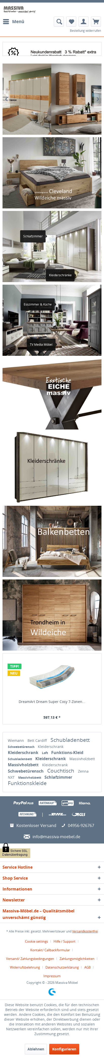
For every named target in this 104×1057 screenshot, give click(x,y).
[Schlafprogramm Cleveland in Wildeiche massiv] (52, 173)
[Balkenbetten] (52, 541)
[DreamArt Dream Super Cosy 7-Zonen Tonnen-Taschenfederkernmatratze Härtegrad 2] (52, 676)
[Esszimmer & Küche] (60, 304)
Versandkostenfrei (85, 931)
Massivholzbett (82, 758)
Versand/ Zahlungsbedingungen (30, 958)
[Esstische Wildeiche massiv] (52, 394)
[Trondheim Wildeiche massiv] (52, 615)
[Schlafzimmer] (50, 236)
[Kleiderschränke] (52, 467)
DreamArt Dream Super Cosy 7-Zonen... (52, 701)
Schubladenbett (70, 739)
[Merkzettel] (71, 22)
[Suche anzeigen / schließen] (59, 22)
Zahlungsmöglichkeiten (77, 958)
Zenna (83, 771)
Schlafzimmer (58, 777)
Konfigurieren (64, 1049)
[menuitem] (13, 22)
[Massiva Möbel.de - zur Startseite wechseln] (19, 9)
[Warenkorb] (96, 22)
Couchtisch (61, 770)
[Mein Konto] (84, 22)
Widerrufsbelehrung (25, 967)
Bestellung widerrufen (85, 30)
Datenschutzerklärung (62, 967)
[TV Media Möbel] (60, 344)
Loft (45, 753)
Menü (18, 21)
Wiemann (16, 740)
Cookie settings (36, 941)
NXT (12, 777)
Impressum (52, 976)
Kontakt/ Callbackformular (50, 950)
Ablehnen (36, 1049)
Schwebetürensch (21, 747)
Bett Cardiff (38, 740)
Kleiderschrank (50, 746)
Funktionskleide (27, 783)
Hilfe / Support (64, 941)
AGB (87, 967)
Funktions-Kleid (67, 752)
